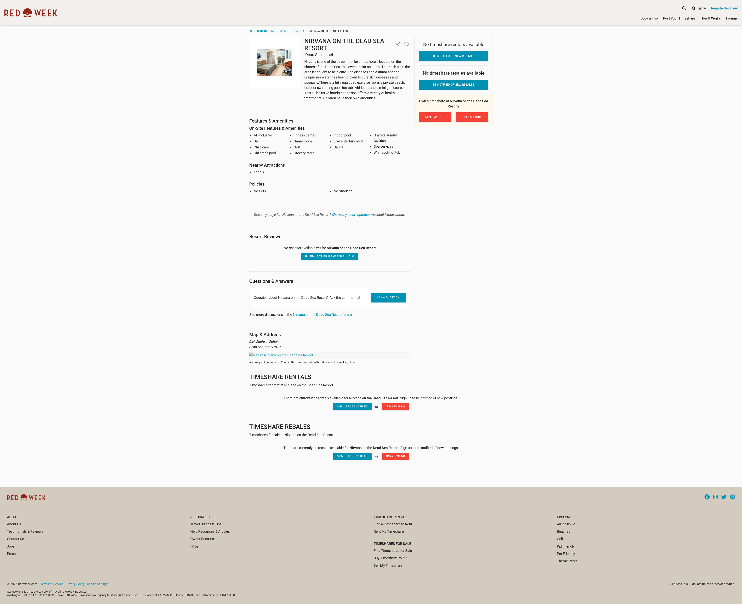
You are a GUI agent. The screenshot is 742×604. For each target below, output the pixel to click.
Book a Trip (649, 18)
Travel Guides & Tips (205, 524)
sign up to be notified (352, 406)
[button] (398, 44)
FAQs (194, 546)
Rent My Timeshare (389, 531)
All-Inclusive (566, 524)
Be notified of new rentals (453, 56)
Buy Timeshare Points (390, 558)
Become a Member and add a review (329, 256)
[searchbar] (684, 8)
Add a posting (395, 406)
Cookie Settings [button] (97, 584)
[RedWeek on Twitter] (724, 497)
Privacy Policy (75, 584)
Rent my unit (435, 117)
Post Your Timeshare (679, 18)
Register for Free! (724, 8)
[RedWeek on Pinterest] (732, 497)
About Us (14, 524)
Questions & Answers (271, 281)
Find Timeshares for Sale (393, 551)
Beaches (563, 531)
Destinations (266, 31)
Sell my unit (472, 117)
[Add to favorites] (406, 44)
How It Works (710, 18)
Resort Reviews (265, 236)
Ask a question (388, 297)
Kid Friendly (566, 546)
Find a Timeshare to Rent (393, 524)
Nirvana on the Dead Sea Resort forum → (324, 315)
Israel (284, 31)
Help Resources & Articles (210, 531)
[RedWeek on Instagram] (715, 497)
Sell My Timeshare (388, 565)
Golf (560, 539)
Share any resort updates (351, 215)
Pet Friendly (566, 554)
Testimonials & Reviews (25, 531)
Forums (732, 18)
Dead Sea (298, 31)
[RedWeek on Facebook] (707, 497)
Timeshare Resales (279, 426)
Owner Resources (203, 539)
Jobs (10, 546)
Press (11, 554)
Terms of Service (51, 584)
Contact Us (15, 539)
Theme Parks (567, 561)
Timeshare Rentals (280, 377)
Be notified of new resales (453, 84)
